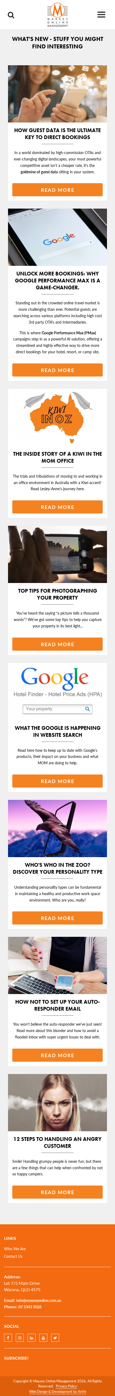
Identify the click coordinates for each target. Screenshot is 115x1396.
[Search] (11, 15)
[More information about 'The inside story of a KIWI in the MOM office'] (57, 417)
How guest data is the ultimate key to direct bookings (57, 134)
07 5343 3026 (29, 1306)
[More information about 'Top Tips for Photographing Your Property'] (57, 554)
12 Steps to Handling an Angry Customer (57, 1142)
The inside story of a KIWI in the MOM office (57, 457)
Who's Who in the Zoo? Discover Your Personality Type (57, 868)
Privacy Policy (66, 1386)
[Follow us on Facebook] (8, 1338)
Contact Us (13, 1256)
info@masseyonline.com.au (38, 1300)
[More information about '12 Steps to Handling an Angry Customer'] (57, 1102)
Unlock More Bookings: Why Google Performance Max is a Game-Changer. (57, 280)
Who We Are (15, 1248)
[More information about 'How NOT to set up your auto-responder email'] (57, 965)
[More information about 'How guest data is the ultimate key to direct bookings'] (57, 93)
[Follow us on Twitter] (55, 1338)
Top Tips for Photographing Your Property (57, 594)
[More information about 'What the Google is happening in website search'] (57, 691)
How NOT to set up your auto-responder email (57, 1005)
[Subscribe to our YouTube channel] (43, 1338)
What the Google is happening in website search (58, 731)
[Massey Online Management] (57, 14)
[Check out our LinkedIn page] (32, 1338)
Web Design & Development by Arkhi (57, 1391)
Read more (57, 189)
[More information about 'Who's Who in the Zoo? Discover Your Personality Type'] (57, 828)
